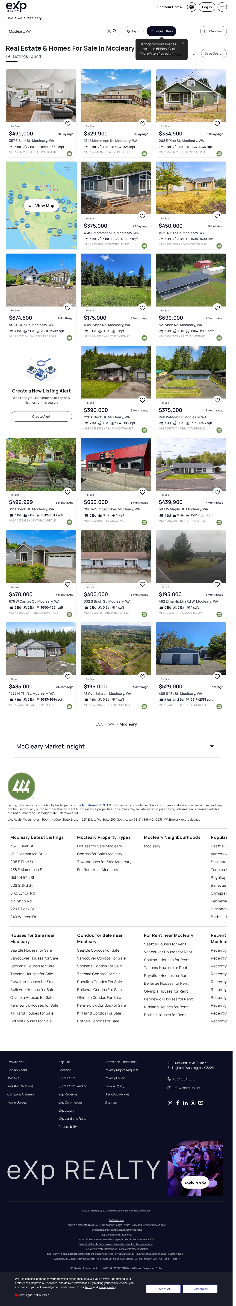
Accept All (163, 1289)
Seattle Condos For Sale (98, 950)
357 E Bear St (21, 846)
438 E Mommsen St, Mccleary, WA (111, 232)
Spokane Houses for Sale (32, 966)
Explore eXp (15, 1062)
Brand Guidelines (117, 1094)
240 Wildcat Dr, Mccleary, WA (182, 417)
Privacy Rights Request (121, 1070)
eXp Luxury (66, 1110)
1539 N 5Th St (22, 877)
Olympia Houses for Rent (166, 991)
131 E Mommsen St (26, 853)
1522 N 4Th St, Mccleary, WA (32, 693)
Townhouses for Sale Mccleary (104, 861)
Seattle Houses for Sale (31, 950)
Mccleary (128, 724)
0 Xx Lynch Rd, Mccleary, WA (107, 324)
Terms (88, 1287)
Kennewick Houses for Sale (34, 1005)
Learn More (171, 1258)
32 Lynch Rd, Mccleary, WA (180, 324)
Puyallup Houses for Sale (32, 981)
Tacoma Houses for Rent (166, 967)
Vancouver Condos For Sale (101, 958)
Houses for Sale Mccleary (99, 846)
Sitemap (111, 1102)
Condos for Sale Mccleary (99, 853)
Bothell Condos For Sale (98, 1021)
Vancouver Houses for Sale (34, 958)
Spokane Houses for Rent (166, 959)
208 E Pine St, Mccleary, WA (181, 140)
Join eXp (13, 1078)
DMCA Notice (116, 1220)
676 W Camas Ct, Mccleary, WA (34, 601)
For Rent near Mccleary (97, 869)
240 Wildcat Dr (23, 916)
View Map (44, 205)
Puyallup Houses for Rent (166, 975)
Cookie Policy (114, 1086)
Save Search (214, 53)
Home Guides (17, 1102)
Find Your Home (169, 7)
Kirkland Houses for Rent (166, 1006)
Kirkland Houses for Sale (32, 1013)
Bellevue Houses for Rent (166, 983)
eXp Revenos (68, 1094)
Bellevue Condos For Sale (99, 989)
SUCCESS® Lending (73, 1086)
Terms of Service (151, 1224)
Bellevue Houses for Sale (32, 989)
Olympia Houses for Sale (31, 997)
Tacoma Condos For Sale (99, 973)
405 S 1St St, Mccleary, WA (180, 693)
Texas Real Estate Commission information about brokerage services (116, 1244)
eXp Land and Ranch (73, 1118)
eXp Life (64, 1062)
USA (99, 724)
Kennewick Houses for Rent (168, 999)
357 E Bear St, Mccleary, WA (31, 140)
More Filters (164, 31)
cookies (30, 1279)
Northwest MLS (93, 805)
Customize (200, 1289)
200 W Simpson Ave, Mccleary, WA (112, 509)
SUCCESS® (67, 1078)
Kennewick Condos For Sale (101, 1005)
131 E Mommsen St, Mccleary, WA (110, 140)
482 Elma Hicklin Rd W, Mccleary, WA (188, 601)
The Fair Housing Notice (170, 1253)
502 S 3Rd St (21, 885)
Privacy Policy (115, 1078)
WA (111, 724)
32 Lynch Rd (21, 901)
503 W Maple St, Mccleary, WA (183, 509)
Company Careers (20, 1094)
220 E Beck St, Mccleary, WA (107, 417)
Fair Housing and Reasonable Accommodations (116, 1229)
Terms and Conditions (120, 1062)
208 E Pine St (22, 861)
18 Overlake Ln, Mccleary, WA (107, 693)
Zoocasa (65, 1070)
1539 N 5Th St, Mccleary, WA (182, 232)
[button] (116, 746)
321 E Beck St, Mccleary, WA (31, 509)
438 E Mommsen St (27, 869)
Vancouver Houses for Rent (168, 951)
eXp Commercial (71, 1102)
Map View (216, 31)
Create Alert (41, 416)
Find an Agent (17, 1070)
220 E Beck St (22, 908)
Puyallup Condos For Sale (99, 981)
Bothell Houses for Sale (31, 1021)
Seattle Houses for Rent (165, 944)
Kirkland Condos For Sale (99, 1013)
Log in (207, 7)
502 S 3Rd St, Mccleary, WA (31, 324)
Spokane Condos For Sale (99, 966)
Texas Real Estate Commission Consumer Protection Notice (116, 1249)
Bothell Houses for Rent (165, 1014)
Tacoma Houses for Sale (31, 973)
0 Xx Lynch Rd (22, 893)
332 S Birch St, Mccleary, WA (107, 601)
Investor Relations (20, 1086)
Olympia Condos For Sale (99, 997)
